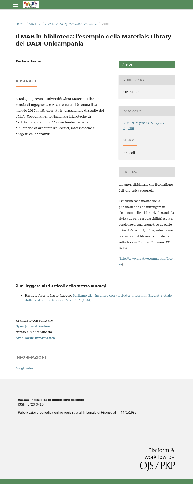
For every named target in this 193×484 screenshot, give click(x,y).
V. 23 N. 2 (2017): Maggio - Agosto (70, 24)
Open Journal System (33, 326)
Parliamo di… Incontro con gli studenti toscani (109, 295)
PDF (129, 64)
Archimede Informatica (35, 338)
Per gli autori (25, 368)
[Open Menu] (15, 4)
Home (21, 24)
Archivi (35, 24)
